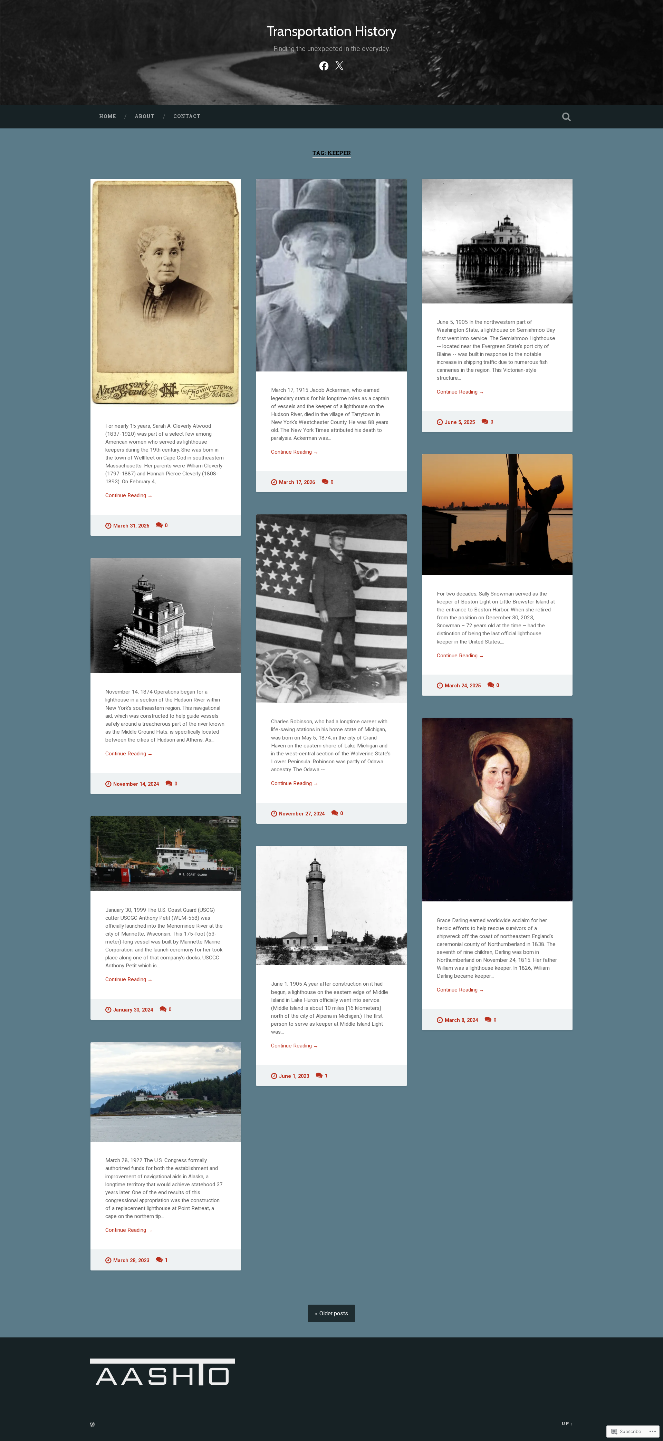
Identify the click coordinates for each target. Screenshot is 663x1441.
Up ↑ (567, 1423)
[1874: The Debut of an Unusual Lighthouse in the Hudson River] (165, 615)
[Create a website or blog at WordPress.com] (92, 1425)
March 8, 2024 (461, 1020)
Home (107, 116)
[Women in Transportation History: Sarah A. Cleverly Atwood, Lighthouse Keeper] (165, 293)
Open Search (566, 116)
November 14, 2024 (136, 784)
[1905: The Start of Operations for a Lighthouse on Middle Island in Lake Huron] (331, 905)
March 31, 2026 (131, 526)
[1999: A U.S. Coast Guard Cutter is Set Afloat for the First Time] (165, 853)
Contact (187, 116)
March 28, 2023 (131, 1261)
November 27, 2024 (302, 814)
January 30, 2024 (133, 1010)
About (145, 116)
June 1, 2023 (294, 1076)
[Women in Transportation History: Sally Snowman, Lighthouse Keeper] (497, 514)
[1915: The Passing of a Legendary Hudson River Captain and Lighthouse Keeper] (331, 275)
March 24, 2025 (463, 686)
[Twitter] (339, 64)
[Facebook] (323, 64)
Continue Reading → (129, 495)
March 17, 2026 (297, 482)
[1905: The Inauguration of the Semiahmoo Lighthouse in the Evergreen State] (497, 241)
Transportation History (331, 30)
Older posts (333, 1313)
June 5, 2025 (460, 422)
